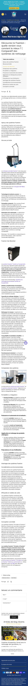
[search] (5, 14)
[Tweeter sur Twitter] (10, 91)
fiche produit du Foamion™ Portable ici (12, 560)
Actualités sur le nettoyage (13, 20)
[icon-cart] (25, 14)
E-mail (5, 599)
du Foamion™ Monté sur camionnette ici (11, 562)
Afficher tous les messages (13, 624)
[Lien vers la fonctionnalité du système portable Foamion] (14, 155)
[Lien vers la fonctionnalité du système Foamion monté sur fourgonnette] (14, 252)
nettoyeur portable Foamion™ (10, 171)
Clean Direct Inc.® (16, 675)
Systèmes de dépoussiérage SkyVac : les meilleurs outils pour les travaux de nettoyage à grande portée (13, 643)
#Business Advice (5, 577)
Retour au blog (6, 575)
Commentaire (7, 602)
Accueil (3, 20)
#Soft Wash (13, 577)
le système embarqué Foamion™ (9, 388)
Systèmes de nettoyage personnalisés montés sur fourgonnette (12, 281)
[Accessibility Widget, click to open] (25, 343)
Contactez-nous (14, 8)
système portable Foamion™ (17, 386)
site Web (12, 563)
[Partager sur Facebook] (8, 91)
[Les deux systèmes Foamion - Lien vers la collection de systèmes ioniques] (14, 377)
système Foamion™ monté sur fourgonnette (14, 264)
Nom (4, 594)
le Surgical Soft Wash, (19, 186)
